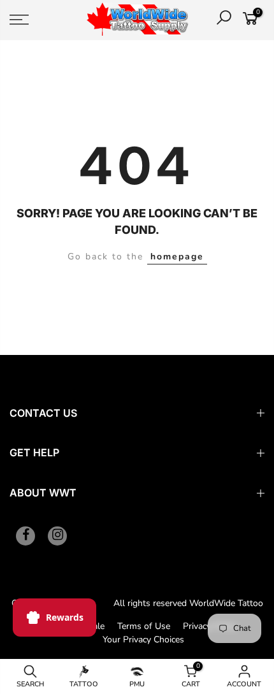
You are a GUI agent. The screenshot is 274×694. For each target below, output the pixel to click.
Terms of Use (143, 626)
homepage (177, 256)
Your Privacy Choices (143, 639)
